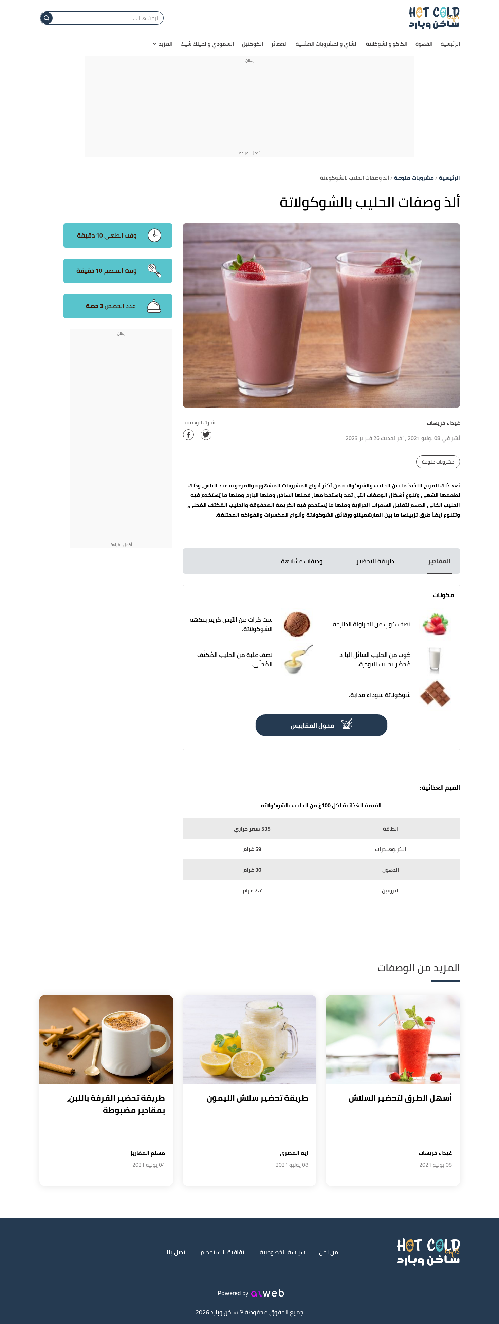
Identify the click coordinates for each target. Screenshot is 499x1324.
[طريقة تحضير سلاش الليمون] (249, 1039)
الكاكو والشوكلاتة (386, 44)
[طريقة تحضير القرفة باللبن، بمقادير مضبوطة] (106, 1039)
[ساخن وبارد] (434, 18)
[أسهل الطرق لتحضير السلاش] (393, 1039)
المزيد (165, 44)
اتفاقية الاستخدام (223, 1252)
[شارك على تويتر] (206, 434)
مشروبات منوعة (438, 461)
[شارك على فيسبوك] (188, 434)
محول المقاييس (313, 725)
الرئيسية (450, 44)
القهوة (423, 44)
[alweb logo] (267, 1293)
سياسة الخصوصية (283, 1252)
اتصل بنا (177, 1252)
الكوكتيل (252, 44)
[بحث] (46, 18)
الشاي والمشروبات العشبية (327, 44)
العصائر (279, 44)
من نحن (328, 1252)
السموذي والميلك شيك (207, 44)
